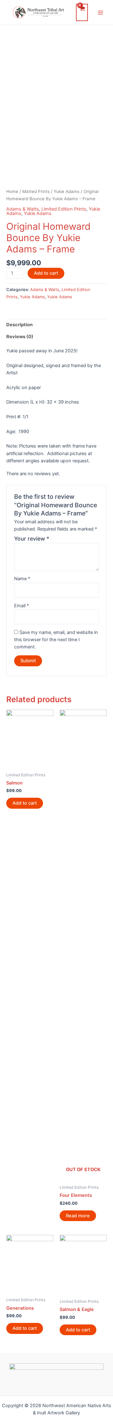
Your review (31, 538)
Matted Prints (36, 191)
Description (19, 325)
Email (21, 605)
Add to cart (46, 273)
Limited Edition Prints (63, 209)
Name (22, 578)
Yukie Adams (66, 191)
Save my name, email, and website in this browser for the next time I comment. (56, 640)
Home (12, 191)
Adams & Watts (22, 209)
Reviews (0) (19, 336)
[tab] (56, 325)
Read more (78, 1216)
